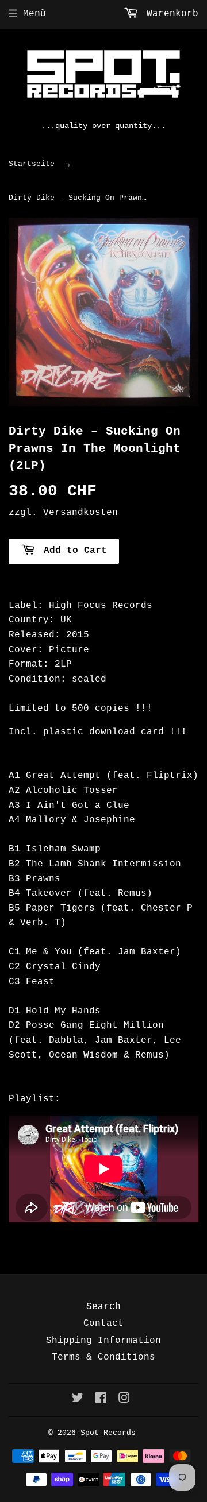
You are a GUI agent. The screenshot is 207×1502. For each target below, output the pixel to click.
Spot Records (108, 1433)
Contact (103, 1323)
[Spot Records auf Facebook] (101, 1400)
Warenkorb (169, 14)
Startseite (32, 164)
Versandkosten (80, 513)
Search (103, 1307)
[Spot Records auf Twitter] (77, 1400)
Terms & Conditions (103, 1357)
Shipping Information (103, 1340)
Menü (34, 14)
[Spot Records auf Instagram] (124, 1400)
